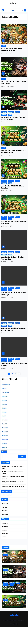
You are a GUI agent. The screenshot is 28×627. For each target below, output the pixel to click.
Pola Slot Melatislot (6, 384)
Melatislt (10, 114)
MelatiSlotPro (5, 435)
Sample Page (15, 624)
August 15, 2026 (5, 53)
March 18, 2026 (5, 332)
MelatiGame (3, 112)
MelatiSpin (4, 412)
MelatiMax (4, 408)
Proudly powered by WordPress (8, 620)
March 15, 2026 (5, 368)
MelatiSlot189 (5, 427)
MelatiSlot (3, 45)
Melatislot (14, 3)
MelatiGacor (4, 404)
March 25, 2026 (5, 261)
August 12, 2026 (5, 86)
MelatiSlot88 (4, 396)
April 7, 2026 (5, 190)
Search (4, 452)
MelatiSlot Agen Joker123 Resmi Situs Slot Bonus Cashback (13, 602)
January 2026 (5, 514)
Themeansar (23, 620)
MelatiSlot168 (5, 431)
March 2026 (4, 510)
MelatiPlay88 (10, 112)
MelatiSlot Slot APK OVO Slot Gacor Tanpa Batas (13, 486)
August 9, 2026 (5, 121)
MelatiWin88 (4, 424)
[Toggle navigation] (13, 10)
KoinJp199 (4, 447)
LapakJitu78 (4, 443)
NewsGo (18, 620)
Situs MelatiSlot (5, 392)
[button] (22, 10)
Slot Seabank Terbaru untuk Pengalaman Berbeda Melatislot (13, 588)
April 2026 (4, 507)
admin (12, 53)
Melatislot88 (3, 114)
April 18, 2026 (5, 155)
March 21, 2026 (5, 297)
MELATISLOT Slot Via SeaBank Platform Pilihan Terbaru (12, 573)
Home (11, 624)
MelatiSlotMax (5, 439)
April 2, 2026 (5, 226)
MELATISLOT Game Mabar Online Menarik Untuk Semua (13, 558)
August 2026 (5, 503)
